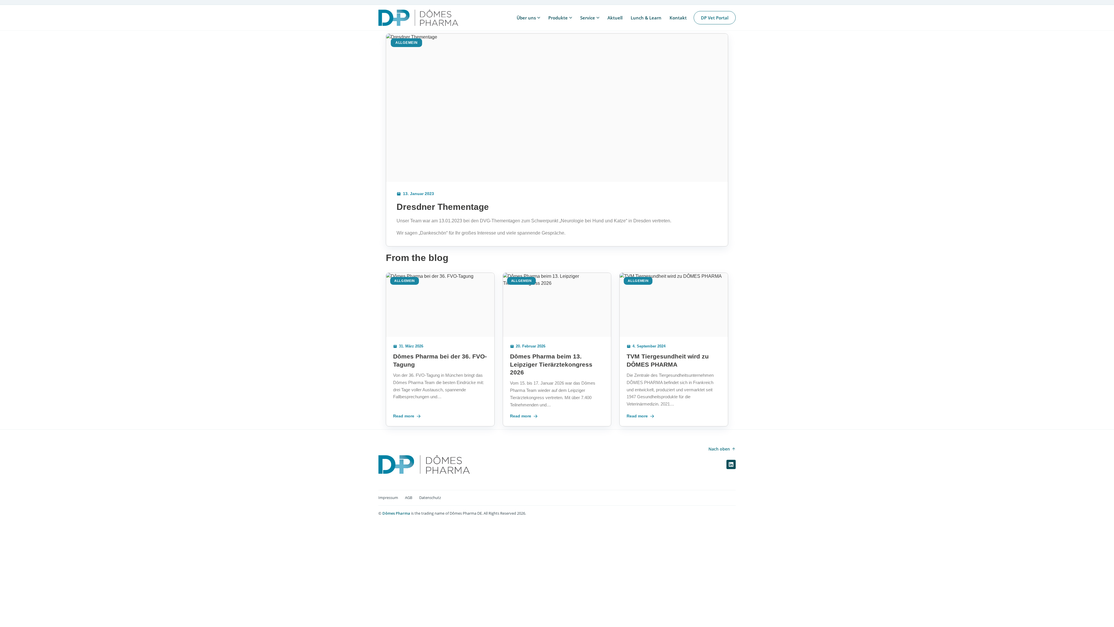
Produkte (558, 18)
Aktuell (615, 18)
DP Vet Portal (714, 18)
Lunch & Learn (646, 18)
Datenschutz (430, 497)
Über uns (526, 18)
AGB (408, 497)
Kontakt (678, 18)
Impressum (388, 497)
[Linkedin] (731, 464)
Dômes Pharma (396, 513)
